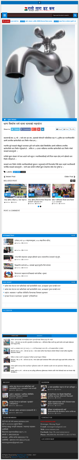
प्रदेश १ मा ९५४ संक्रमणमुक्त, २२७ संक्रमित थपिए (32, 241)
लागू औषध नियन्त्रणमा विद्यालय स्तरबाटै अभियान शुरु (39, 201)
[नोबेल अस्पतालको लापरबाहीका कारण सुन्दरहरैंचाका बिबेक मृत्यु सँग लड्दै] (7, 342)
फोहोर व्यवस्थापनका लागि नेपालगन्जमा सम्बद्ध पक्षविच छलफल (61, 403)
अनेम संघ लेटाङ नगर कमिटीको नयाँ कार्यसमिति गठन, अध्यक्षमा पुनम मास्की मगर (32, 287)
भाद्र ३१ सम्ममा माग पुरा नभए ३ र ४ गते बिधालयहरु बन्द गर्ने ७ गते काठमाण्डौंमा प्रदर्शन (37, 348)
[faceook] (39, 305)
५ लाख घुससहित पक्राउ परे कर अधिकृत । (62, 387)
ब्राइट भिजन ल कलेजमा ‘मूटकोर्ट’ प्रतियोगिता (66, 21)
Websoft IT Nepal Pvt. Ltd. (19, 457)
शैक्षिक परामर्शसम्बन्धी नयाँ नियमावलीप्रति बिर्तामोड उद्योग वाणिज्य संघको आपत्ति (62, 412)
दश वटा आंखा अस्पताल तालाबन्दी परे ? (23, 410)
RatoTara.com (21, 455)
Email (60, 129)
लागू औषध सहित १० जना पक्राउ (15, 200)
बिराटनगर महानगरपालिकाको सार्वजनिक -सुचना (31, 273)
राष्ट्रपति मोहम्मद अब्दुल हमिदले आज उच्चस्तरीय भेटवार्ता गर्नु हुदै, (37, 257)
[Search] (75, 15)
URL (73, 129)
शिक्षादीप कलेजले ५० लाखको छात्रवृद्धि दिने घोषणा (33, 265)
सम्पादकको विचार (8, 235)
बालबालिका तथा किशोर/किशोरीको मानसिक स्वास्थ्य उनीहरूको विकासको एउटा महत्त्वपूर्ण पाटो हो (60, 396)
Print (66, 129)
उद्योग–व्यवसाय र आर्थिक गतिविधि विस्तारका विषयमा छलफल (35, 21)
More (73, 235)
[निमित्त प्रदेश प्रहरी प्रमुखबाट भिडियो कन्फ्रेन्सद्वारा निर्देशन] (7, 359)
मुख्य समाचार (19, 172)
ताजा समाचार (7, 282)
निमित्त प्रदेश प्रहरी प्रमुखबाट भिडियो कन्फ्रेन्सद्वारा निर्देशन (28, 357)
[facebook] (39, 2)
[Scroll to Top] (76, 457)
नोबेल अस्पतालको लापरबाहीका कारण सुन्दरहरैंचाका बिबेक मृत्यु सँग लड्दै (32, 339)
